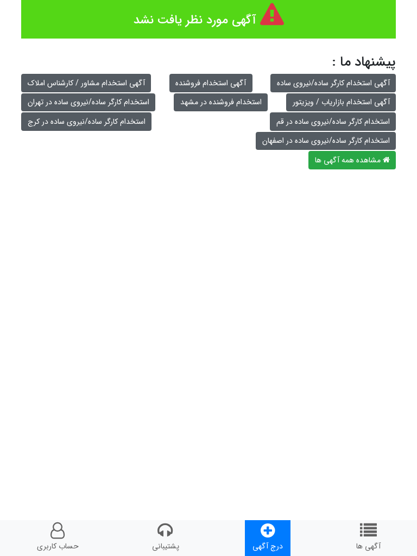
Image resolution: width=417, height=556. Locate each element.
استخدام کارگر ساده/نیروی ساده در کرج (87, 122)
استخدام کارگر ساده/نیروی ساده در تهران (88, 102)
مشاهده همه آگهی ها (349, 160)
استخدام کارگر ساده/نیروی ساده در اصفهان (326, 141)
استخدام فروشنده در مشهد (221, 102)
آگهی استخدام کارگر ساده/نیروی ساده (333, 83)
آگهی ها (368, 546)
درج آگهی (267, 546)
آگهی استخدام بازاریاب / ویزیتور (341, 102)
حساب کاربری (58, 546)
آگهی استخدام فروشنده (210, 83)
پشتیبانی (165, 546)
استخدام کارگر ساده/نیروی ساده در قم (333, 122)
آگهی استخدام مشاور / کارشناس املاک (86, 83)
